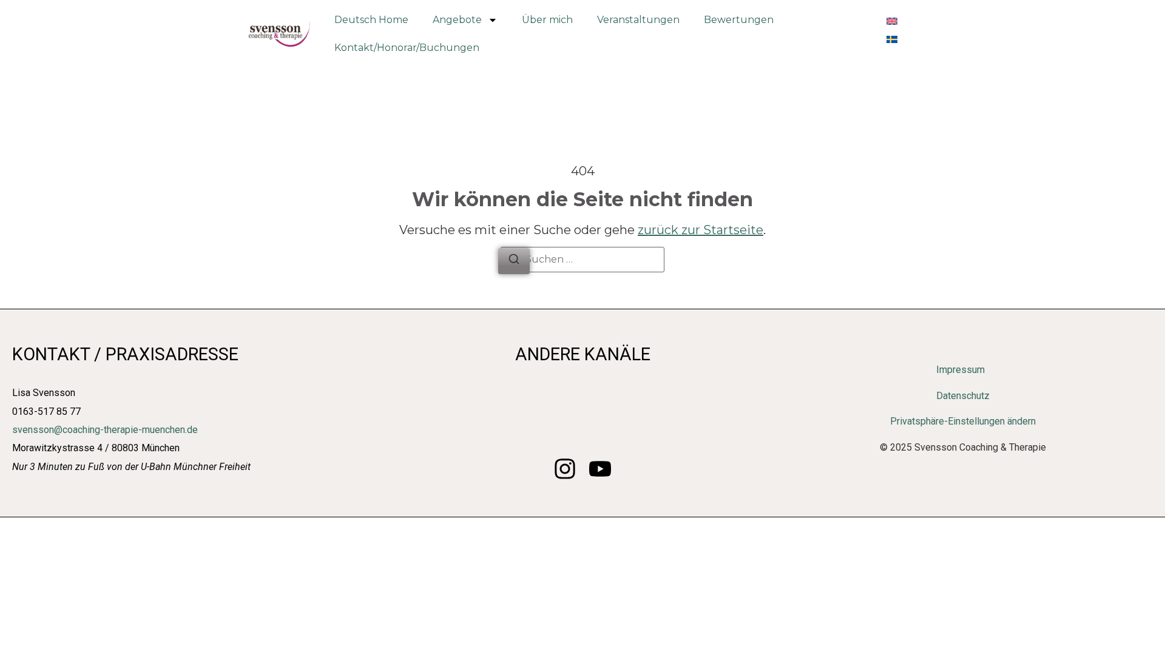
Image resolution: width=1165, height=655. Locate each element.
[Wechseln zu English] (891, 20)
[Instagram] (564, 468)
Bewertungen (739, 19)
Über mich (547, 19)
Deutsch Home (371, 19)
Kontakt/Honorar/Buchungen (406, 47)
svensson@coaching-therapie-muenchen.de (105, 429)
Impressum (960, 369)
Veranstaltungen (638, 19)
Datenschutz (963, 395)
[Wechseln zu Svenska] (891, 38)
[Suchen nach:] (582, 259)
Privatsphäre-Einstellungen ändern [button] (963, 421)
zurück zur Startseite (700, 230)
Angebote (457, 19)
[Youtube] (600, 468)
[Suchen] (514, 261)
